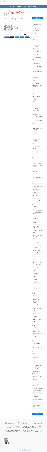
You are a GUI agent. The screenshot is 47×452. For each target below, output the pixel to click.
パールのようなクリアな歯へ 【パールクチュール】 (37, 182)
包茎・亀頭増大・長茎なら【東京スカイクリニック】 (37, 308)
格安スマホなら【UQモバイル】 (36, 344)
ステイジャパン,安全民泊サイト (36, 288)
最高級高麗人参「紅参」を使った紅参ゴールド (37, 72)
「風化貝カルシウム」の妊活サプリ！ (37, 319)
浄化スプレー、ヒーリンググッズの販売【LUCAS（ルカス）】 (37, 39)
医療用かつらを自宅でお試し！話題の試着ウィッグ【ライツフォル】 (37, 129)
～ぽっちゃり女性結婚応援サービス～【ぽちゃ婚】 (37, 306)
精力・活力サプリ (35, 99)
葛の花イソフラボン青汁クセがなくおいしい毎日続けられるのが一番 (37, 114)
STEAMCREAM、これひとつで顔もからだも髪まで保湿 (37, 150)
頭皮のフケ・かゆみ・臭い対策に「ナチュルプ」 (37, 208)
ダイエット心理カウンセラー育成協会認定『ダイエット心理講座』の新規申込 (29, 431)
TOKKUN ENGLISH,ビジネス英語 (30, 426)
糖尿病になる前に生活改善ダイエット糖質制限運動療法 (37, 118)
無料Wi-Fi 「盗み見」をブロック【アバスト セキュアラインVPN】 (37, 368)
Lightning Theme (23, 450)
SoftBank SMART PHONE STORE (8, 426)
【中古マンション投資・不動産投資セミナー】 (37, 391)
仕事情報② (33, 232)
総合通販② (33, 37)
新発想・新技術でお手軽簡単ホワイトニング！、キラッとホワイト (37, 168)
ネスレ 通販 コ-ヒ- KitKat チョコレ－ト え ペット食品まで (37, 46)
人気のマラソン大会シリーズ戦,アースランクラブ (37, 400)
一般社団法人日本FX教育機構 (36, 383)
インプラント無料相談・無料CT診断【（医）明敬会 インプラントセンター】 (33, 427)
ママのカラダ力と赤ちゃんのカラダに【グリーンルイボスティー (37, 52)
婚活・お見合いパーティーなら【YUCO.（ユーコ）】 (37, 336)
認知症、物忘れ (34, 68)
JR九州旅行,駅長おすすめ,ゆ (36, 282)
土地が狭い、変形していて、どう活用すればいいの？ (19, 30)
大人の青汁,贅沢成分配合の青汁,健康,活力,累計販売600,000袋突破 (37, 59)
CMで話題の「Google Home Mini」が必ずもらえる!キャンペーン (37, 363)
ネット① (33, 340)
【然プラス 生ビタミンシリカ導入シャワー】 (37, 180)
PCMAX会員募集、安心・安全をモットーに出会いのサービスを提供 (37, 304)
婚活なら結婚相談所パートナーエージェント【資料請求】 (37, 302)
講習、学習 (33, 373)
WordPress (20, 450)
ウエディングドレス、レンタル (36, 313)
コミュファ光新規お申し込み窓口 (36, 343)
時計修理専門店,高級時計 (35, 218)
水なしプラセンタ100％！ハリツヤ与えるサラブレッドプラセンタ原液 (37, 189)
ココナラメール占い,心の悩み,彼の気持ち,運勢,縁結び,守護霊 (37, 295)
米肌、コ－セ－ (34, 148)
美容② (33, 143)
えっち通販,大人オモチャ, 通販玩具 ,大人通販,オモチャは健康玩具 (37, 338)
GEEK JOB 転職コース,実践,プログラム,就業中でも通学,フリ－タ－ (37, 238)
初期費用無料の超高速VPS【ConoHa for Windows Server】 (37, 372)
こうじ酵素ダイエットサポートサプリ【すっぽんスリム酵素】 (37, 103)
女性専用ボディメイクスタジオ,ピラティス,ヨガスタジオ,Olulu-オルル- (37, 159)
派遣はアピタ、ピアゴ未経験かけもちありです (37, 255)
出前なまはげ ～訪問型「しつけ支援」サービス (37, 385)
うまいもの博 (34, 276)
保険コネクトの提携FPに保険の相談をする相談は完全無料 (37, 388)
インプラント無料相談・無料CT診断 (37, 57)
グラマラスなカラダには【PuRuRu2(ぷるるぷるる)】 (37, 184)
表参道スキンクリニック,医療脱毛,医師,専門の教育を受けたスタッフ (37, 163)
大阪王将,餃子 (34, 270)
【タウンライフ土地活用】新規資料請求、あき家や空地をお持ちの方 (37, 393)
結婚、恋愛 (33, 293)
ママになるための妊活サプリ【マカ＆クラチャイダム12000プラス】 (37, 66)
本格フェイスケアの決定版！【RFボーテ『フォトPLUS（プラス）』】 (37, 161)
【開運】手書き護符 (35, 316)
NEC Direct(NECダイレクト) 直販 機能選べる (37, 41)
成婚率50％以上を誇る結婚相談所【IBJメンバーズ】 (37, 321)
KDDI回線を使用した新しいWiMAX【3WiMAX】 (36, 353)
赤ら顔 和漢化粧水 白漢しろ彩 (36, 200)
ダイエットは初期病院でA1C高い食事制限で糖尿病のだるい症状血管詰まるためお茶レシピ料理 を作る (37, 121)
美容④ (33, 174)
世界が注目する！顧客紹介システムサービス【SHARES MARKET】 (37, 227)
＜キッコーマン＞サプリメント (36, 90)
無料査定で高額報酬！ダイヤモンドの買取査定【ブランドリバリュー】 (37, 25)
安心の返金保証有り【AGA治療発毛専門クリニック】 (37, 136)
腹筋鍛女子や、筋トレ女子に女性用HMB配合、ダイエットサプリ (37, 215)
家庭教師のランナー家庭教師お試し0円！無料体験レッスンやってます (37, 381)
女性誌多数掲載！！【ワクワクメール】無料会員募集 (37, 299)
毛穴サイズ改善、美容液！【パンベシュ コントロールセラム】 (37, 193)
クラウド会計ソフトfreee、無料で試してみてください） (37, 230)
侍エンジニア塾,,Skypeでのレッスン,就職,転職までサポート (37, 236)
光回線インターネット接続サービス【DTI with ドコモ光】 (37, 348)
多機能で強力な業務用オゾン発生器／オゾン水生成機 (37, 43)
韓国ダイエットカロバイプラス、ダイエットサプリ (37, 210)
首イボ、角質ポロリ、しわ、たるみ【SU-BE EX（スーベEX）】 (37, 197)
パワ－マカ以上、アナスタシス (36, 96)
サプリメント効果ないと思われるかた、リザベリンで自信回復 (37, 327)
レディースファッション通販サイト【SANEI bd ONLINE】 (37, 267)
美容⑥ (33, 204)
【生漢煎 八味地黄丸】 (35, 77)
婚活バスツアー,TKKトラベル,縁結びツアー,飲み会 (37, 284)
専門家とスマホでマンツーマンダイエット (37, 63)
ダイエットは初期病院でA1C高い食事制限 (37, 116)
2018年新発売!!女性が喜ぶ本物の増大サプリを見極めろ (37, 297)
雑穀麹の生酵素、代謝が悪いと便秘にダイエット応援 (37, 125)
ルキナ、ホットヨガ (35, 199)
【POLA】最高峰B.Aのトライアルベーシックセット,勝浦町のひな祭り (37, 146)
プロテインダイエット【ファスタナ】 (37, 73)
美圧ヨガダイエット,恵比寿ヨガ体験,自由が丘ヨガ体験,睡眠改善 (37, 206)
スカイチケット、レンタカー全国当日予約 (37, 289)
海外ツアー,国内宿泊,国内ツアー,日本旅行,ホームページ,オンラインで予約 (37, 291)
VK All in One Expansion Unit (28, 450)
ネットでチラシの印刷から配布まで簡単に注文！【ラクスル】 (37, 253)
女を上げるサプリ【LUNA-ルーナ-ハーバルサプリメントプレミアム (37, 54)
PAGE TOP (45, 437)
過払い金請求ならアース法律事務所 (37, 225)
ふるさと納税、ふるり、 (35, 33)
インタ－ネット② (22, 427)
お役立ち (33, 409)
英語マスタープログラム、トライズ (37, 376)
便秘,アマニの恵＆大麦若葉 (36, 110)
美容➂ (33, 157)
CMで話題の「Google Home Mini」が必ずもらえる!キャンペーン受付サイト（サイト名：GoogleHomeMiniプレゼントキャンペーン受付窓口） (20, 423)
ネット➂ (33, 360)
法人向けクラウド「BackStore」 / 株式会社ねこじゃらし (37, 366)
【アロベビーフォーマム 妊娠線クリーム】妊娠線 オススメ (37, 195)
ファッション (33, 257)
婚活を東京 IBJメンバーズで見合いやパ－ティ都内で (37, 331)
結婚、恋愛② (33, 310)
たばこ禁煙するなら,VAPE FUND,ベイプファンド (37, 406)
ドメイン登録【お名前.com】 (36, 357)
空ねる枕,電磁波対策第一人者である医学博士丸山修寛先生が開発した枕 (37, 86)
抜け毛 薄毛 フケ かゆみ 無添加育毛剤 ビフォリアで (37, 202)
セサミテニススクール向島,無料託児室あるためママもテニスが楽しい (12, 431)
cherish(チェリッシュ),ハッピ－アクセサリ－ (37, 262)
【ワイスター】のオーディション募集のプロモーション (37, 240)
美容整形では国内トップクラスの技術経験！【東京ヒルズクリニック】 (37, 166)
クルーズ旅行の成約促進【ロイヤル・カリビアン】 (37, 286)
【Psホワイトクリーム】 (35, 171)
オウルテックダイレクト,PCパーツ (36, 361)
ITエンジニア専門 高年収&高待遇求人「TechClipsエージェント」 (37, 220)
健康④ (33, 93)
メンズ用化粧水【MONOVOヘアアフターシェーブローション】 (37, 187)
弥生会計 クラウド (35, 222)
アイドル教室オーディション (36, 242)
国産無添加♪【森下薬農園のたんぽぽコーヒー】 (37, 101)
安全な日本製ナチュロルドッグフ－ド (37, 396)
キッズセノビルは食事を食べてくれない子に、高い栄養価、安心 (37, 112)
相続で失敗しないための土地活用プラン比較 (16, 18)
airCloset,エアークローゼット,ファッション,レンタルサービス (37, 259)
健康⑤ (33, 105)
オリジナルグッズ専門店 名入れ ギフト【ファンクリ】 (37, 28)
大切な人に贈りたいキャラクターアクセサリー (37, 35)
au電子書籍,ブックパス (7, 422)
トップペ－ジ (33, 21)
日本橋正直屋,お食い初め (35, 273)
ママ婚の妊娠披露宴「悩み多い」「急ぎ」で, (37, 334)
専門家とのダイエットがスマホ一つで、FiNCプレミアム (37, 61)
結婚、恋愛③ (33, 325)
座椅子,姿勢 (34, 89)
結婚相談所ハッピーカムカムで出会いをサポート (37, 323)
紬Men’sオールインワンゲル (36, 153)
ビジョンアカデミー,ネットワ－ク (36, 379)
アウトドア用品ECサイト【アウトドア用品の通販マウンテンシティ (37, 403)
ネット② (33, 351)
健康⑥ (33, 123)
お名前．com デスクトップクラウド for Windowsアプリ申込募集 (37, 355)
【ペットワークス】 (35, 245)
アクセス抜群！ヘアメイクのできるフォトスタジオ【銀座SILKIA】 (37, 140)
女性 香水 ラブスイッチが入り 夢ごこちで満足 (37, 329)
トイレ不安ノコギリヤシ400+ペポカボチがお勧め (37, 108)
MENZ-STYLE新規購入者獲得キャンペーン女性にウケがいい (37, 155)
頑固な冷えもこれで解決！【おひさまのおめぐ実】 (37, 75)
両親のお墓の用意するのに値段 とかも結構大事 (37, 48)
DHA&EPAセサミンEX (35, 80)
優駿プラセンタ (34, 132)
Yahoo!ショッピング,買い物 (36, 30)
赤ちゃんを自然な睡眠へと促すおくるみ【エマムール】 (37, 83)
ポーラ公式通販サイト (35, 152)
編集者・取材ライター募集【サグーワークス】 (37, 251)
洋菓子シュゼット (35, 279)
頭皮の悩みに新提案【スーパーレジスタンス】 (37, 134)
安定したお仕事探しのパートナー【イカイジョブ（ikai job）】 (37, 247)
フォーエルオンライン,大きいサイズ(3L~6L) (37, 265)
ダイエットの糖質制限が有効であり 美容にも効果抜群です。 (37, 213)
